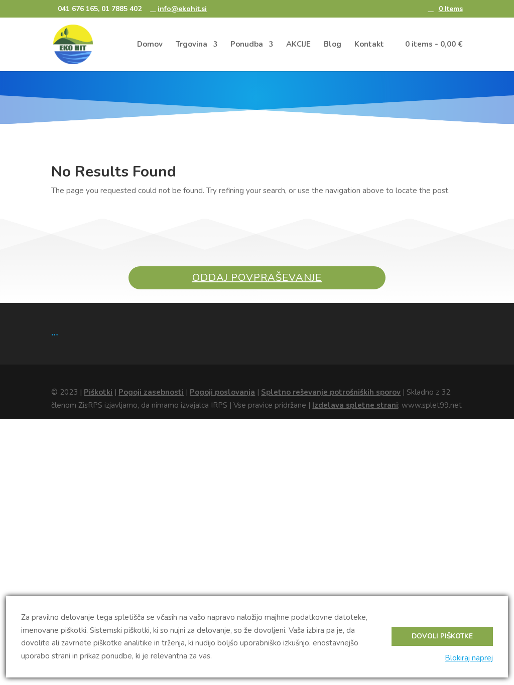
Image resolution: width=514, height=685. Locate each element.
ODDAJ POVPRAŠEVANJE (257, 277)
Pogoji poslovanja (222, 392)
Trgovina (191, 45)
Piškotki (98, 392)
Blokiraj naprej (469, 658)
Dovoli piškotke (442, 636)
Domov (150, 45)
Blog (332, 45)
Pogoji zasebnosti (151, 392)
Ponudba (246, 45)
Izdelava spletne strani (355, 405)
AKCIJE (298, 45)
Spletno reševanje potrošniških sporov (331, 392)
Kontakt (369, 45)
